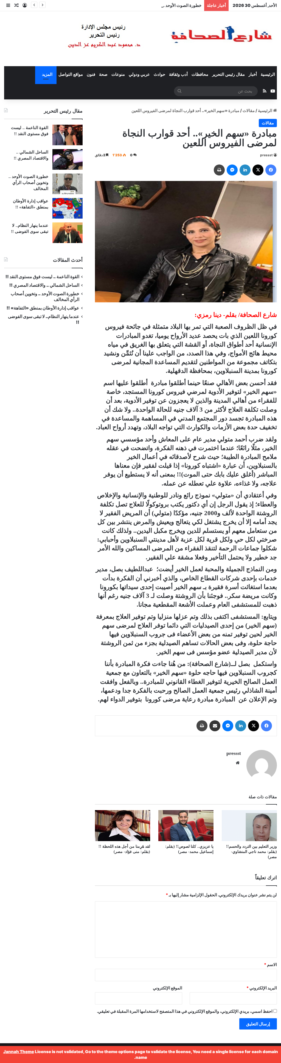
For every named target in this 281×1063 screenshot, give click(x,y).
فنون (91, 74)
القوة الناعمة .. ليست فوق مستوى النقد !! (42, 276)
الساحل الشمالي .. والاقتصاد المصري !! (44, 285)
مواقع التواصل (70, 74)
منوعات (118, 74)
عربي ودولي (139, 74)
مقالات (249, 110)
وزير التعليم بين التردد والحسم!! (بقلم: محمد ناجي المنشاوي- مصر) (250, 851)
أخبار (253, 74)
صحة (103, 74)
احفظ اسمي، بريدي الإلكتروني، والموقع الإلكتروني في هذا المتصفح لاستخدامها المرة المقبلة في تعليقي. (184, 1011)
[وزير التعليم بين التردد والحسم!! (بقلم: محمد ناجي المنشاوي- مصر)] (249, 825)
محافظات (200, 74)
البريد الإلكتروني (261, 988)
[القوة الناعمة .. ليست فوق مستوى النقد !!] (67, 135)
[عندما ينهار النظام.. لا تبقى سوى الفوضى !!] (67, 232)
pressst (266, 155)
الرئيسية (268, 74)
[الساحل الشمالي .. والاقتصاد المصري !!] (67, 159)
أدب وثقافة (178, 74)
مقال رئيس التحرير (228, 74)
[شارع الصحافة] (153, 38)
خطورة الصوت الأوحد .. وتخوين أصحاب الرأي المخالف (155, 5)
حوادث (159, 74)
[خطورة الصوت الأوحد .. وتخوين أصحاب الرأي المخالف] (67, 184)
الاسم (270, 964)
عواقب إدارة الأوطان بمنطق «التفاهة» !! (42, 308)
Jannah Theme (18, 1051)
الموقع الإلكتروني (167, 988)
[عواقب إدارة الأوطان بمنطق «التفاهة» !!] (67, 208)
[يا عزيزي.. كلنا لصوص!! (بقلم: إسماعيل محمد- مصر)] (185, 825)
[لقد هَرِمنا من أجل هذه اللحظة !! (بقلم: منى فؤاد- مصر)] (122, 825)
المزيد (47, 74)
